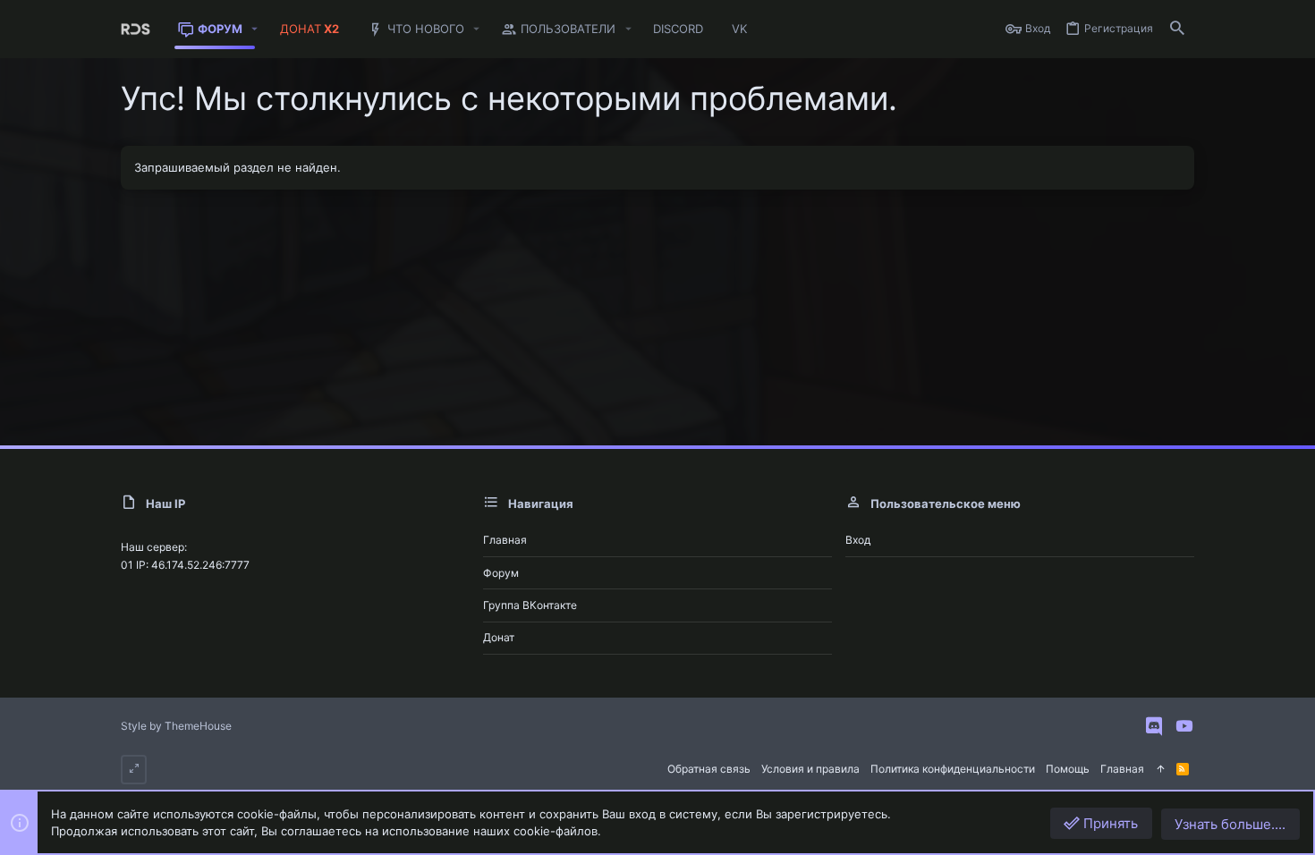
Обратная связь (709, 768)
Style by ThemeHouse (176, 725)
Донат (498, 637)
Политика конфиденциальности (952, 768)
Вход (857, 539)
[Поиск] (1177, 29)
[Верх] (1160, 770)
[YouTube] (1184, 726)
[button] (255, 29)
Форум (501, 573)
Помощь (1068, 768)
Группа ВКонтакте (530, 605)
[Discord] (1154, 726)
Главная (505, 539)
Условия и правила (810, 768)
